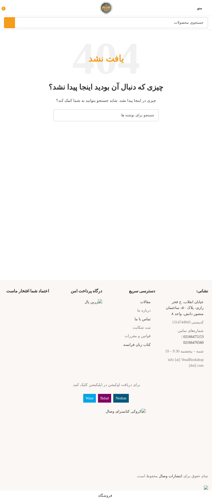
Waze (90, 398)
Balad (104, 398)
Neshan (121, 398)
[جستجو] (9, 22)
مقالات (145, 302)
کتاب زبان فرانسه (137, 345)
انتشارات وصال (170, 476)
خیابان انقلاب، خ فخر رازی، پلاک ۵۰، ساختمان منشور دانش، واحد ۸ (185, 308)
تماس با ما (143, 319)
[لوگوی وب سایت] (106, 7)
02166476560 (193, 343)
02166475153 (193, 337)
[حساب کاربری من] (11, 8)
